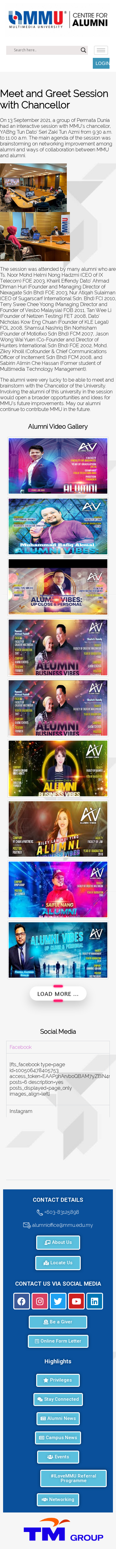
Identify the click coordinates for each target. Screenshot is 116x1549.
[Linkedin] (94, 1301)
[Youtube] (76, 1301)
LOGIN (103, 63)
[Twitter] (58, 1301)
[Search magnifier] (83, 50)
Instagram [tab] (21, 1111)
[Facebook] (21, 1301)
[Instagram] (40, 1301)
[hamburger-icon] (101, 50)
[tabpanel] (58, 1079)
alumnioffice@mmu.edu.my (62, 1225)
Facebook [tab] (21, 1047)
